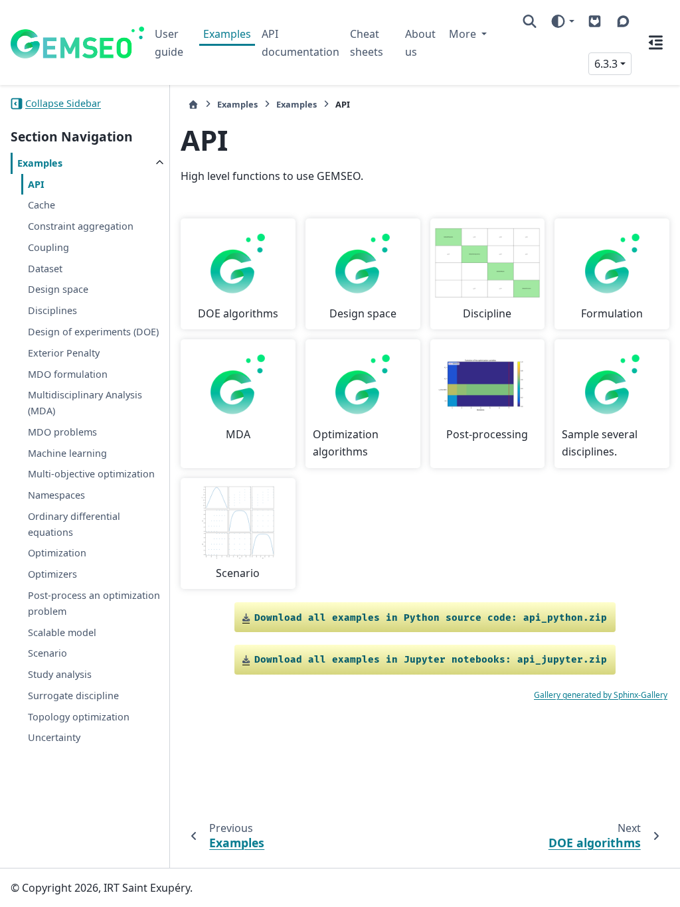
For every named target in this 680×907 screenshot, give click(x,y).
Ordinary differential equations (74, 524)
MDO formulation (68, 374)
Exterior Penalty (64, 353)
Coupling (48, 247)
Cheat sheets (366, 42)
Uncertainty (54, 737)
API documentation (300, 42)
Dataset (45, 268)
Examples (227, 34)
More (464, 34)
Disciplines (52, 310)
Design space (58, 289)
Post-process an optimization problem (94, 603)
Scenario (47, 653)
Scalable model (62, 632)
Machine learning (67, 453)
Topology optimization (78, 716)
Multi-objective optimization (91, 473)
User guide (169, 42)
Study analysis (60, 674)
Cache (41, 205)
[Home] (193, 105)
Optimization (57, 552)
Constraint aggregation (80, 226)
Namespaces (56, 495)
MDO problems (62, 432)
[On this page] (655, 42)
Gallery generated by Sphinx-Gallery (600, 695)
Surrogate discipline (73, 695)
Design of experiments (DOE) (93, 331)
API (36, 184)
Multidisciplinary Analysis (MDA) (85, 402)
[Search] (529, 21)
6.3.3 (606, 63)
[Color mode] (562, 21)
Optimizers (52, 574)
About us (420, 42)
